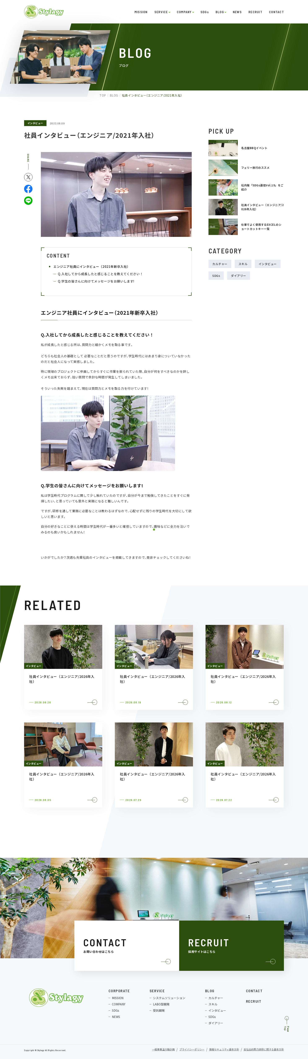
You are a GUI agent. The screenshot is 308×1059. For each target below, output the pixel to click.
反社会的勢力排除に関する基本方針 (264, 1049)
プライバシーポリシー (191, 1049)
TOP (103, 95)
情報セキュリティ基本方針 (224, 1049)
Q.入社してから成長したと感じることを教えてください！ (101, 274)
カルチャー (220, 264)
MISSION (141, 12)
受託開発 (159, 1010)
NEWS (237, 12)
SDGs (205, 12)
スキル (243, 264)
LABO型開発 (161, 1004)
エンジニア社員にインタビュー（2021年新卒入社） (91, 266)
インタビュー (35, 123)
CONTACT (276, 12)
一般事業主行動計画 (163, 1049)
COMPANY (184, 12)
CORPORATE (119, 990)
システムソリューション (169, 997)
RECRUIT (255, 12)
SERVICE (161, 12)
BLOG (220, 12)
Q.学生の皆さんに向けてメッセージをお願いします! (96, 281)
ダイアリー (238, 275)
